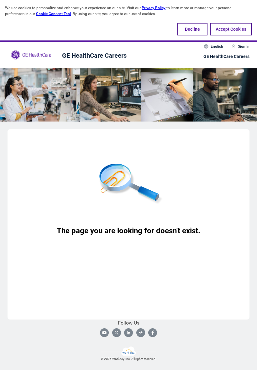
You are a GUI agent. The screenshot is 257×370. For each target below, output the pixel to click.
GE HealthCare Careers (226, 56)
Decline (192, 29)
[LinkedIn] (128, 332)
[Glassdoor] (140, 332)
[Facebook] (152, 332)
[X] (116, 332)
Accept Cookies (231, 29)
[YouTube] (104, 332)
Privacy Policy (153, 8)
